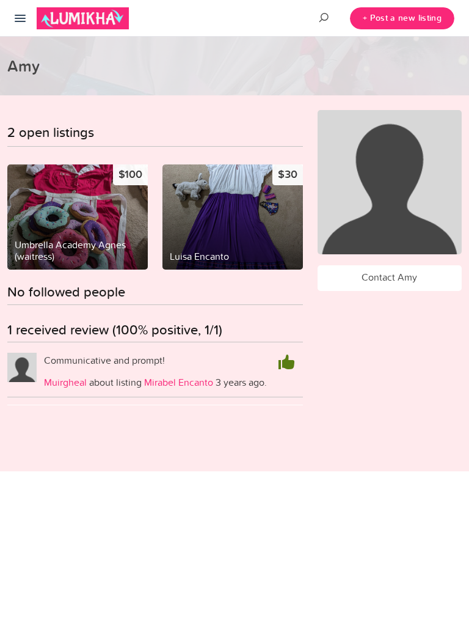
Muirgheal (65, 382)
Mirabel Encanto (178, 382)
